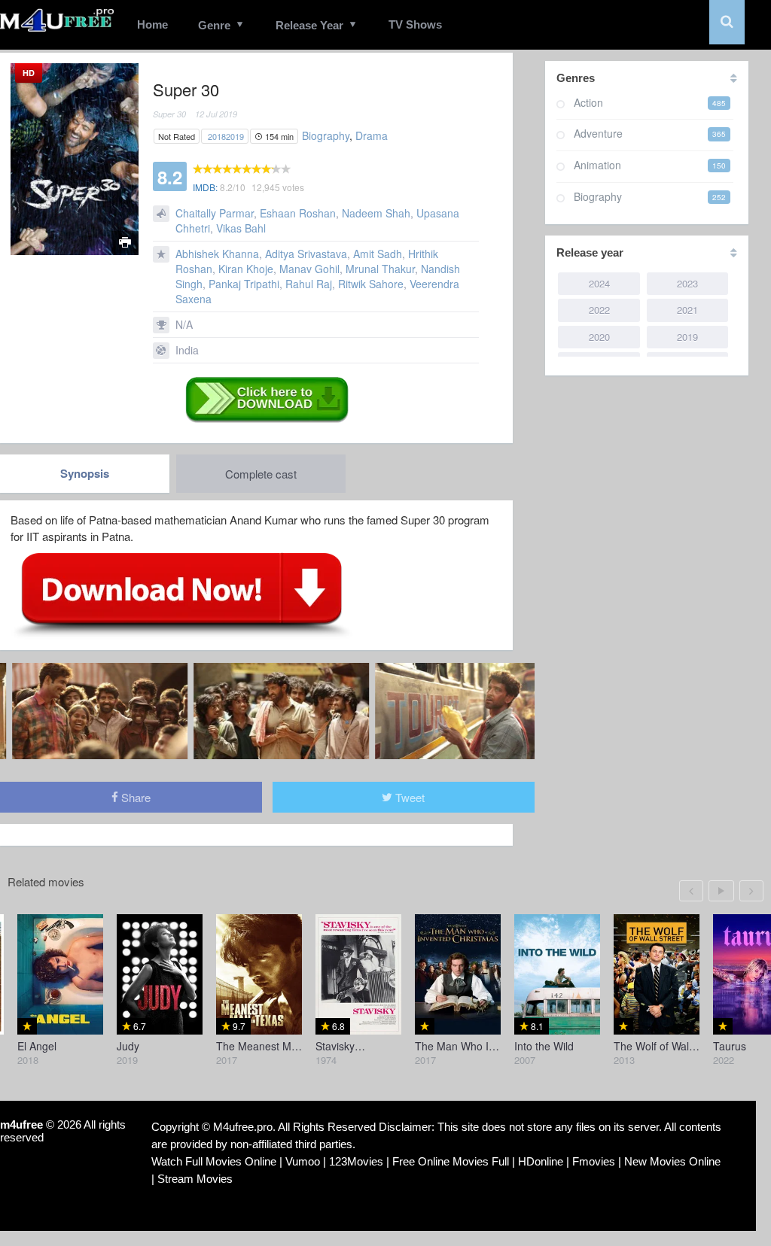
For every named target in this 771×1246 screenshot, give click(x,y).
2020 (599, 337)
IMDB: (205, 187)
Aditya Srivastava (306, 253)
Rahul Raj (308, 283)
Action (588, 102)
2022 (599, 309)
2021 (687, 309)
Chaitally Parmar (214, 212)
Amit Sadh (377, 253)
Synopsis (84, 473)
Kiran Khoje (245, 268)
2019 (235, 136)
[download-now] (182, 593)
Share (134, 797)
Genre (214, 25)
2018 (217, 136)
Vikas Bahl (241, 228)
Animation (597, 165)
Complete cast (261, 474)
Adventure (598, 133)
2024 (599, 283)
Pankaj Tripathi (244, 283)
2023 (687, 283)
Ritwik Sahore (371, 283)
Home (152, 24)
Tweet (408, 797)
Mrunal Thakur (380, 268)
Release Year (309, 25)
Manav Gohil (309, 268)
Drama (371, 135)
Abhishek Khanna (217, 253)
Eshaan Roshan (298, 212)
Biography (325, 135)
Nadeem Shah (376, 212)
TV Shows (415, 24)
